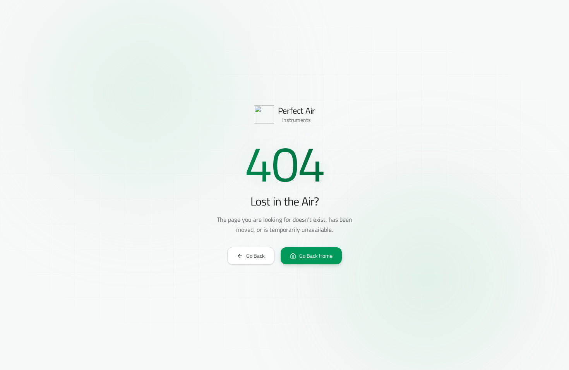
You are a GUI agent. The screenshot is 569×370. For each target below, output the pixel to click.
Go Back (255, 256)
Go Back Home (315, 256)
